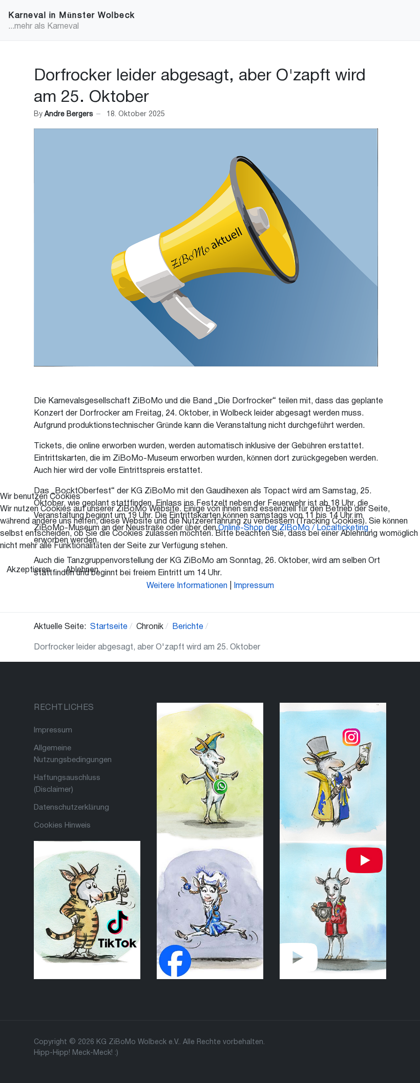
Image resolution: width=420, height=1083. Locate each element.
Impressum (254, 586)
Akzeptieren (28, 570)
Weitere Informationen (186, 586)
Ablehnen (82, 570)
